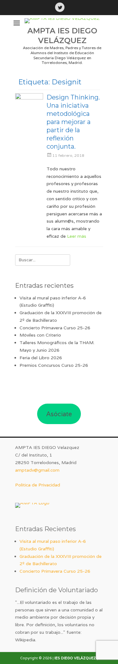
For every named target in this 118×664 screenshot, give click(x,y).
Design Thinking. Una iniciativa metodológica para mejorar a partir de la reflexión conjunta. (73, 122)
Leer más (76, 236)
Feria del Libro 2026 (41, 357)
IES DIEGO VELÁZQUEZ (75, 658)
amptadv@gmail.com (37, 470)
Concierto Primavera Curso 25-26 (55, 328)
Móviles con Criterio (40, 335)
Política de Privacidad (37, 485)
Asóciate (59, 414)
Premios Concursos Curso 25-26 (54, 365)
